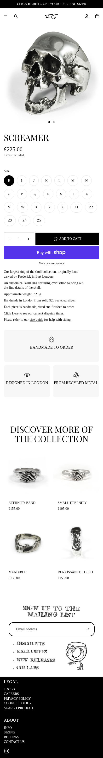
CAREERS (11, 694)
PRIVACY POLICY (17, 698)
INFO (8, 728)
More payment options (51, 263)
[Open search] (16, 16)
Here (15, 313)
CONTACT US (14, 742)
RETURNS (11, 737)
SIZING (9, 732)
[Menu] (5, 16)
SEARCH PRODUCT (19, 708)
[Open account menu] (86, 16)
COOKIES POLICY (18, 703)
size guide (36, 319)
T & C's (9, 689)
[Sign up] (87, 629)
